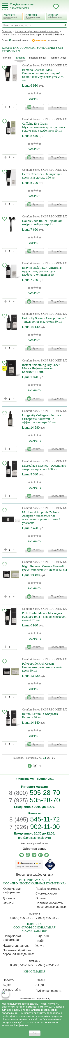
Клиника (33, 16)
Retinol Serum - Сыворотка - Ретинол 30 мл (41, 715)
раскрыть (34, 98)
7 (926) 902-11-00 (47, 965)
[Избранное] (56, 7)
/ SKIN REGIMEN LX (53, 65)
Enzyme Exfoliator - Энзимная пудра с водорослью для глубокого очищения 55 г (42, 271)
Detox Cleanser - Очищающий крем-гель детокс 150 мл (42, 175)
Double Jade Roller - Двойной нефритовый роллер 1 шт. (42, 222)
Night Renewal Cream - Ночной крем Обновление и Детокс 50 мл (44, 568)
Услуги (40, 945)
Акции (40, 984)
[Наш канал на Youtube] (28, 855)
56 (53, 757)
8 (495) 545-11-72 (21, 965)
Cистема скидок (46, 893)
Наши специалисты (16, 945)
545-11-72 (34, 819)
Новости (8, 980)
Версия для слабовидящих (34, 874)
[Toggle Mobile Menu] (5, 6)
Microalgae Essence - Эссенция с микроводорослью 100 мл (44, 467)
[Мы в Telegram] (34, 855)
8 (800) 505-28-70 (21, 917)
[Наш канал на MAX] (46, 855)
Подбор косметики (48, 888)
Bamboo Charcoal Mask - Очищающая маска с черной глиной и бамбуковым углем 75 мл (43, 75)
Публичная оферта (48, 990)
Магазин (10, 16)
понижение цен (59, 57)
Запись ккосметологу (41, 6)
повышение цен (37, 57)
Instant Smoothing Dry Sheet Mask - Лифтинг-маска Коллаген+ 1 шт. (41, 368)
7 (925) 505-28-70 (47, 917)
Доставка (9, 898)
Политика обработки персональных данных (51, 904)
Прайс (40, 940)
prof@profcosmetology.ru (34, 837)
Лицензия (42, 936)
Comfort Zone (30, 65)
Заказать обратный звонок (35, 843)
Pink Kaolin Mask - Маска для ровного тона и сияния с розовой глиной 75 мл (44, 616)
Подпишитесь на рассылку (35, 998)
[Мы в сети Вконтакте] (21, 855)
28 (48, 757)
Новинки (6, 57)
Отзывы (8, 903)
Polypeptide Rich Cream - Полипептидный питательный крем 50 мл (42, 667)
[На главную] (24, 8)
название (20, 57)
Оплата (41, 898)
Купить (36, 107)
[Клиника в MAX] (5, 994)
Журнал (55, 15)
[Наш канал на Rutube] (40, 855)
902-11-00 (34, 826)
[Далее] (40, 765)
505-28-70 (34, 792)
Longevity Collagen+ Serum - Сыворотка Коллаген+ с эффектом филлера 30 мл (41, 419)
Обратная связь (34, 848)
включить (52, 40)
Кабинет (49, 6)
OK (35, 1033)
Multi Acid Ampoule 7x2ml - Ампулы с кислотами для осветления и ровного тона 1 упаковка (41, 518)
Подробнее (57, 107)
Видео (7, 984)
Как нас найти (12, 989)
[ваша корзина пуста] (63, 6)
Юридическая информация (12, 890)
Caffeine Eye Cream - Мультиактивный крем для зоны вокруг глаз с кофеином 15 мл (43, 127)
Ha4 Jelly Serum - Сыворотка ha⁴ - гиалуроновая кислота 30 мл (44, 319)
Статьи (40, 980)
